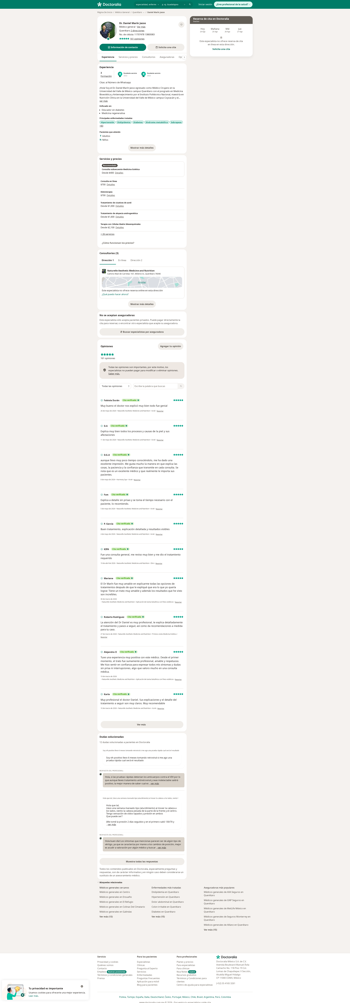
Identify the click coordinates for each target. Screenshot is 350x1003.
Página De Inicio (104, 12)
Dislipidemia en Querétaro (165, 892)
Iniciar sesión (205, 4)
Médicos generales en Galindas (116, 911)
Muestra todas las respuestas (142, 861)
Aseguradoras (167, 57)
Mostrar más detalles (143, 148)
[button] (123, 47)
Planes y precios (185, 961)
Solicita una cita (221, 49)
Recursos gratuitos (186, 974)
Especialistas (143, 961)
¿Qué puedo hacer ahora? (115, 294)
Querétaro (150, 273)
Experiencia (108, 57)
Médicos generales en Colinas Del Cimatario (122, 906)
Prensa (101, 978)
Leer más (33, 995)
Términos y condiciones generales (114, 974)
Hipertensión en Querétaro (166, 896)
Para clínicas (183, 968)
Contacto (102, 968)
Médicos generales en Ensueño (116, 896)
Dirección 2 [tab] (136, 260)
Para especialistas (186, 965)
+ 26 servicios (107, 234)
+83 (101, 125)
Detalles (119, 172)
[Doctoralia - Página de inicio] (114, 4)
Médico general (127, 26)
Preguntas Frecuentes (148, 978)
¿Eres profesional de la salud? (232, 4)
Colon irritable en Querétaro (166, 906)
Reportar (160, 411)
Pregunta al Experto (147, 968)
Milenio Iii (139, 273)
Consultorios (148, 57)
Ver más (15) (158, 916)
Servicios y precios (128, 57)
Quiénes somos (105, 965)
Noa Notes (186, 971)
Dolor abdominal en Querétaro (168, 901)
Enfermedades (144, 974)
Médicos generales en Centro (115, 892)
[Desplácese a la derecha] (184, 57)
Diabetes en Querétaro (163, 911)
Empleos (111, 971)
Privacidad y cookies (107, 961)
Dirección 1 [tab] (108, 260)
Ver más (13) (106, 916)
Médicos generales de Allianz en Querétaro (226, 924)
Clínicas (141, 965)
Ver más (151, 725)
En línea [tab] (122, 260)
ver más (104, 101)
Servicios (141, 971)
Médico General (122, 12)
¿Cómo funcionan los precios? (118, 242)
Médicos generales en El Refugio (116, 901)
